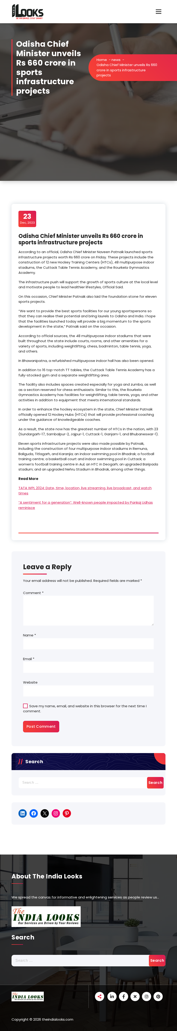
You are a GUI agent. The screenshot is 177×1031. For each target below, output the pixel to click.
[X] (45, 813)
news (116, 59)
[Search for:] (88, 782)
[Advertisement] (88, 146)
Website (30, 682)
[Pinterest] (67, 813)
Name (29, 635)
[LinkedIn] (22, 813)
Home (102, 59)
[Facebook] (34, 813)
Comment (33, 592)
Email (28, 658)
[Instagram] (56, 813)
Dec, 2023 (27, 218)
